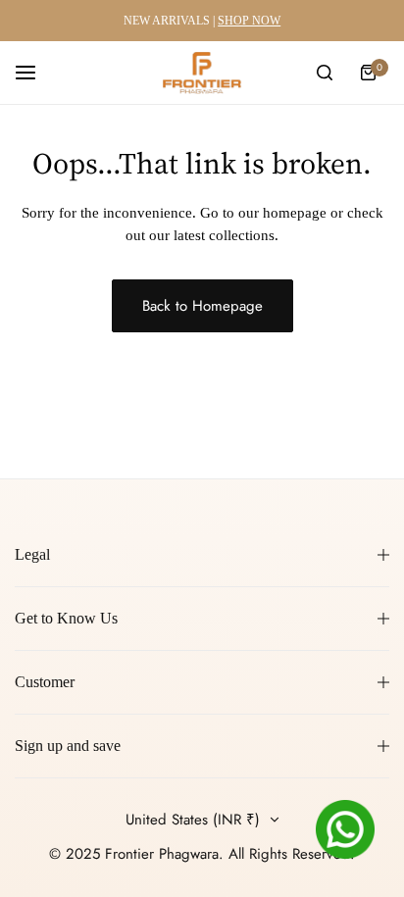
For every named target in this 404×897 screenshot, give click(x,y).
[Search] (324, 72)
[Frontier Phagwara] (202, 72)
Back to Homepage (202, 306)
